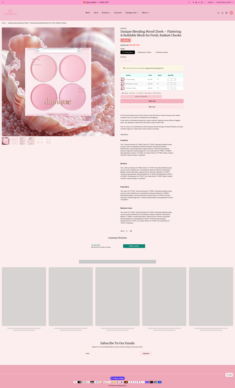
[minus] (122, 61)
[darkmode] (231, 13)
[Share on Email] (131, 231)
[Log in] (222, 13)
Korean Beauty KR (120, 385)
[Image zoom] (58, 81)
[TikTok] (199, 2)
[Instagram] (196, 2)
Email (87, 353)
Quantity (123, 57)
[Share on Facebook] (127, 231)
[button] (152, 101)
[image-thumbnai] (6, 141)
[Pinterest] (193, 2)
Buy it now (152, 107)
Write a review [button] (134, 246)
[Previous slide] (3, 2)
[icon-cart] (226, 13)
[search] (218, 13)
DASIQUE (123, 28)
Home (4, 23)
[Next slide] (189, 2)
